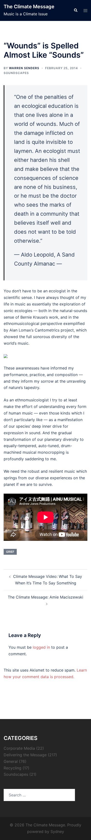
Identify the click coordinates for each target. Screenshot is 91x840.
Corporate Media (19, 748)
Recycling (12, 768)
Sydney (57, 831)
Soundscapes (16, 73)
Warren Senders (24, 68)
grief (10, 552)
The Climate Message (29, 6)
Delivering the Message (25, 754)
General (11, 761)
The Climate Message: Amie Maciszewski (45, 597)
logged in (41, 647)
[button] (75, 10)
